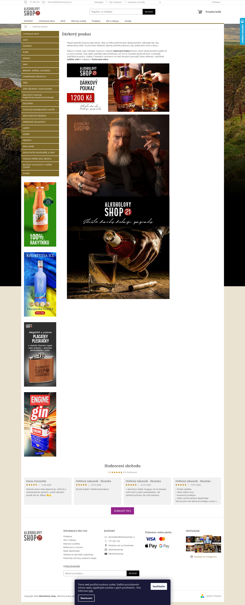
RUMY (26, 52)
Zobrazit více (122, 510)
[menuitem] (28, 21)
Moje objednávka (71, 550)
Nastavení (86, 598)
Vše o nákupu (115, 2)
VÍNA (25, 82)
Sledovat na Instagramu (205, 556)
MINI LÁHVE (28, 146)
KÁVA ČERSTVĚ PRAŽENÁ (34, 115)
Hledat (149, 11)
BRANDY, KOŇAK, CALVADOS (36, 70)
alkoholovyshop (115, 549)
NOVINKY (27, 46)
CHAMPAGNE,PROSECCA (34, 76)
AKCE (25, 40)
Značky (26, 173)
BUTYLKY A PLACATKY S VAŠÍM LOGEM (37, 165)
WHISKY (26, 58)
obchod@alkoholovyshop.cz (121, 537)
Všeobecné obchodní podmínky (78, 554)
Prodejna (98, 2)
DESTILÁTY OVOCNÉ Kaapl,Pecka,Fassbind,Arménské (38, 96)
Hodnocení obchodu (123, 465)
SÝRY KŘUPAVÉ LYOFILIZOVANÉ (37, 88)
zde (91, 590)
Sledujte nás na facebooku (121, 545)
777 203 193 (114, 541)
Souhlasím (159, 586)
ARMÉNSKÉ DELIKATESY (34, 122)
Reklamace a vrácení (73, 547)
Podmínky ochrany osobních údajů (79, 558)
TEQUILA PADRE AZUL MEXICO (37, 158)
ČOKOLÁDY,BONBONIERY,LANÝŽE (39, 109)
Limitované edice (31, 33)
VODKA (26, 134)
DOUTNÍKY (28, 103)
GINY (25, 64)
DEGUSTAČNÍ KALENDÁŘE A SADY (39, 152)
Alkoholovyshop (115, 553)
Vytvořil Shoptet (213, 596)
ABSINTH (27, 140)
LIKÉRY (26, 128)
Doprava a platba (136, 2)
